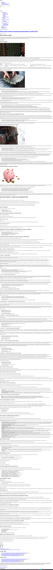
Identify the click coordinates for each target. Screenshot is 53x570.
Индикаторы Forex (5, 24)
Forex (2, 22)
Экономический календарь (5, 4)
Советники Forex (5, 25)
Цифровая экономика (4, 27)
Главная (3, 1)
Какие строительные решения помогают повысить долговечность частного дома (12, 553)
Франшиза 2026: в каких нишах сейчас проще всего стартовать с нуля (11, 555)
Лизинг (4, 15)
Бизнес (2, 19)
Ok (40, 569)
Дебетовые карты (5, 14)
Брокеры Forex (5, 23)
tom (0, 33)
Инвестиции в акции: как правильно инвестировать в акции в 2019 (19, 31)
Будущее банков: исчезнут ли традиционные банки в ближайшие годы (11, 554)
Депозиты (4, 16)
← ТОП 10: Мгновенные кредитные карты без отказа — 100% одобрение (10, 549)
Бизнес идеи (4, 20)
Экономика (3, 26)
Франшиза (4, 21)
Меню (1, 0)
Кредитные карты (5, 13)
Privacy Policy (3, 2)
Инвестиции (3, 17)
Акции (4, 18)
